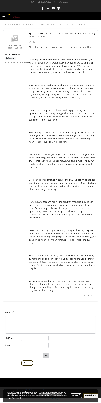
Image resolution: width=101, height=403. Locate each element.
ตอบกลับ (28, 363)
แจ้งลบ (32, 41)
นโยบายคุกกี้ (16, 398)
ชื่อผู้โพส (10, 338)
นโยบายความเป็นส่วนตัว (59, 395)
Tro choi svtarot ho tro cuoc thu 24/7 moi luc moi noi (60, 24)
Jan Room (26, 24)
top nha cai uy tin (59, 110)
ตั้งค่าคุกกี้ (76, 395)
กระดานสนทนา (12, 24)
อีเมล (8, 345)
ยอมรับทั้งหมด (90, 395)
